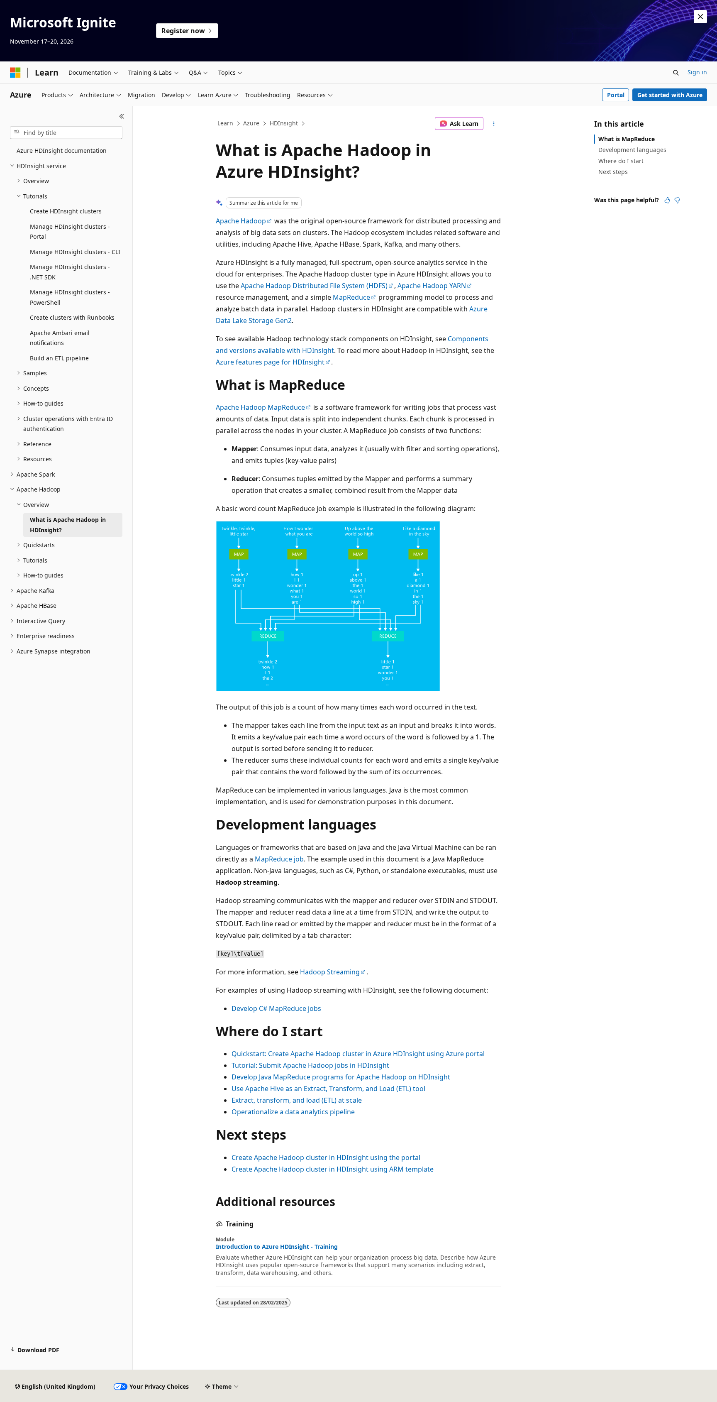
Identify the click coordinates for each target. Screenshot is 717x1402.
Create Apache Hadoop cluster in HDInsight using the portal (326, 1157)
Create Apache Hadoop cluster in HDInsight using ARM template (333, 1169)
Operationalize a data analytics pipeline (293, 1111)
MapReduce (351, 297)
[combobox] (66, 132)
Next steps (613, 172)
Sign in (697, 72)
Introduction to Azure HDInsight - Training (277, 1246)
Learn (225, 123)
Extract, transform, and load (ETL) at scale (297, 1100)
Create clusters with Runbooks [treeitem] (72, 317)
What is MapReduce (626, 139)
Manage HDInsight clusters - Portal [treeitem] (70, 232)
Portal (615, 95)
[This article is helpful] (667, 200)
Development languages (632, 150)
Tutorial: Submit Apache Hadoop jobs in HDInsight (310, 1065)
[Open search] (676, 72)
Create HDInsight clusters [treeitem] (66, 211)
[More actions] (494, 123)
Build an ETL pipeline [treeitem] (59, 358)
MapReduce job (279, 859)
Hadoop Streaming (330, 971)
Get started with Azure (669, 95)
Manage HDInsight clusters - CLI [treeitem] (75, 252)
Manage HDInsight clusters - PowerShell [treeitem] (70, 297)
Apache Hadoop (241, 220)
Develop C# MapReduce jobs (276, 1008)
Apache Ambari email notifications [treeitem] (60, 338)
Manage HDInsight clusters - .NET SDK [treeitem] (70, 272)
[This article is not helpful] (677, 200)
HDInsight (284, 123)
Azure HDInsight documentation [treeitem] (62, 150)
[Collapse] (122, 116)
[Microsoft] (15, 72)
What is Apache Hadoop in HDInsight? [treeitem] (68, 525)
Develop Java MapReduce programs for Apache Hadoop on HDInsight (341, 1076)
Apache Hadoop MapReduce (260, 407)
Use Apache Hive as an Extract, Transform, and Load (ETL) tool (328, 1088)
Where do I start (621, 161)
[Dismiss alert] (700, 16)
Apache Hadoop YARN (432, 285)
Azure (251, 123)
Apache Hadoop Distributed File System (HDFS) (314, 285)
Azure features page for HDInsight (270, 362)
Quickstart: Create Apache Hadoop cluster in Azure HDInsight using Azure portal (358, 1053)
